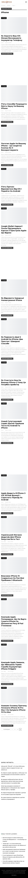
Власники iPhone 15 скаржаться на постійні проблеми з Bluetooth (12, 578)
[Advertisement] (14, 71)
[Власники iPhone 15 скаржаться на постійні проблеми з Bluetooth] (14, 565)
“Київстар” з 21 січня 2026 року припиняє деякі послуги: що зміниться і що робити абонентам (14, 845)
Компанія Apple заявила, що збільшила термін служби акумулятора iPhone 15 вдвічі (12, 665)
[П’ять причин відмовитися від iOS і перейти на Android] (14, 176)
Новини (4, 208)
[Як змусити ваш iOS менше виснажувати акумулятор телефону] (14, 25)
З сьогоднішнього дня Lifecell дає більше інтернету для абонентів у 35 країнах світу (13, 857)
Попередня (6, 729)
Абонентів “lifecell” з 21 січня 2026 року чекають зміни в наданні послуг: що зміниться (13, 768)
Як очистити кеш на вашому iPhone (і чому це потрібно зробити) (13, 382)
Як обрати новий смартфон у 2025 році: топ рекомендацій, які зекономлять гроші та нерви (14, 774)
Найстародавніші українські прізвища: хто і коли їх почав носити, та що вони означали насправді (14, 851)
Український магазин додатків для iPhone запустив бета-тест (11, 537)
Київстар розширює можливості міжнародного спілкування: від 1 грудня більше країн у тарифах (13, 787)
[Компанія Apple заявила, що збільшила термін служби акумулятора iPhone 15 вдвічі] (14, 652)
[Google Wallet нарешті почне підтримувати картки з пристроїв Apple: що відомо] (14, 215)
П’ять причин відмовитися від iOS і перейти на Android (11, 189)
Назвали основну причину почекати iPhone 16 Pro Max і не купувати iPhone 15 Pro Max (14, 709)
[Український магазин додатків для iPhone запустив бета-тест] (14, 524)
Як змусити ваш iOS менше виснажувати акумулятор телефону (11, 38)
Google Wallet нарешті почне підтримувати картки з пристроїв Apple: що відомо (14, 229)
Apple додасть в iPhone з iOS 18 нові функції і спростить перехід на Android (13, 496)
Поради (4, 18)
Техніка (4, 168)
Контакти (14, 875)
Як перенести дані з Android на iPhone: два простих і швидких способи (12, 340)
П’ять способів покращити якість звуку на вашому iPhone (14, 106)
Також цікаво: (11, 834)
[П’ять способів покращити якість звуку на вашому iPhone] (14, 93)
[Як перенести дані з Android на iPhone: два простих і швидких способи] (14, 326)
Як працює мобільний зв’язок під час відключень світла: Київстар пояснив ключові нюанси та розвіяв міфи (12, 781)
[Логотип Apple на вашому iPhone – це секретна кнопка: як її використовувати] (14, 133)
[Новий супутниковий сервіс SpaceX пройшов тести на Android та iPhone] (14, 411)
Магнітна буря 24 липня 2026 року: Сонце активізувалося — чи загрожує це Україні (15, 839)
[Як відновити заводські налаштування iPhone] (14, 287)
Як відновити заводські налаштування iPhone (12, 299)
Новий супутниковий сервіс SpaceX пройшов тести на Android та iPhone (12, 424)
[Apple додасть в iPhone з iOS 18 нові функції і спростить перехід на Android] (14, 482)
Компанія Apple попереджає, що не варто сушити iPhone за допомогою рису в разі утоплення (13, 621)
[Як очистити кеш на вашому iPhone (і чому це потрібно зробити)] (14, 370)
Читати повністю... (7, 53)
